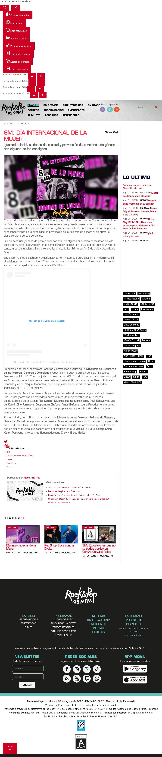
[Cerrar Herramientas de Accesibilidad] (15, 8)
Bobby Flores (147, 304)
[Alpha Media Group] (81, 742)
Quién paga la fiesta (134, 361)
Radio (151, 361)
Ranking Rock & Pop (63, 631)
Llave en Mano (131, 325)
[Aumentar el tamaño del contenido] (41, 76)
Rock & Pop (130, 372)
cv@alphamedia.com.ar (140, 713)
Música (146, 340)
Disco (135, 309)
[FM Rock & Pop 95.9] (12, 108)
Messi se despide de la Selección (64, 492)
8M (8, 452)
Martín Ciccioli (131, 340)
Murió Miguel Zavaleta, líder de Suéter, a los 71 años (74, 495)
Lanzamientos (131, 320)
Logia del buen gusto (135, 330)
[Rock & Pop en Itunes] (135, 680)
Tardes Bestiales (63, 627)
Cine (126, 309)
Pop (149, 356)
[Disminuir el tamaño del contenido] (32, 76)
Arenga (146, 299)
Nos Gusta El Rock (133, 356)
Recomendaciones (133, 366)
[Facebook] (5, 447)
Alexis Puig (144, 294)
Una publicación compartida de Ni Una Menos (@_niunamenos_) (46, 362)
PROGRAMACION (28, 620)
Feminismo (11, 463)
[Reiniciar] (4, 8)
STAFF (28, 627)
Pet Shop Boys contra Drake (59, 547)
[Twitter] (6, 442)
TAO (145, 377)
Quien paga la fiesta (63, 623)
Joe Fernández (131, 314)
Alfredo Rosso (131, 299)
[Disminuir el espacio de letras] (34, 95)
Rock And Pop (32, 478)
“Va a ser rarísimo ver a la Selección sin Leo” (70, 488)
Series (143, 372)
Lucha (9, 460)
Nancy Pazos (131, 351)
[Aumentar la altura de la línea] (40, 89)
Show (127, 377)
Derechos (11, 467)
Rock (149, 366)
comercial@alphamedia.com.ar (85, 713)
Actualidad (129, 294)
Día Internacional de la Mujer (19, 456)
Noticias (12, 528)
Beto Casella (130, 304)
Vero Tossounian (132, 382)
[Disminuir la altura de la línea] (31, 89)
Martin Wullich (131, 335)
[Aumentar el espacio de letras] (43, 95)
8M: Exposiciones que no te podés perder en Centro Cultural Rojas (98, 549)
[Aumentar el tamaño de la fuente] (41, 82)
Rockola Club (63, 635)
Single (136, 377)
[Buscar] (156, 106)
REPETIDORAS (28, 623)
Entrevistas (147, 309)
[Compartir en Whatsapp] (7, 447)
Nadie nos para (132, 346)
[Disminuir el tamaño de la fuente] (32, 82)
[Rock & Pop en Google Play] (135, 669)
